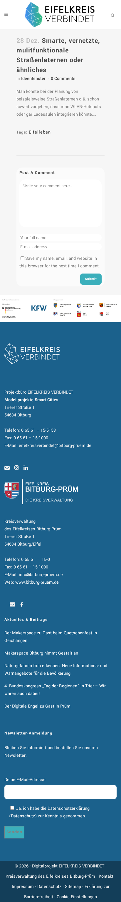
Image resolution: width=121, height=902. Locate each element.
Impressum (23, 887)
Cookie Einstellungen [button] (77, 897)
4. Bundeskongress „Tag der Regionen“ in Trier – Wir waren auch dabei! (55, 690)
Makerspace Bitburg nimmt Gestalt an (41, 653)
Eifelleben (40, 132)
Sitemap (73, 887)
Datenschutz (23, 816)
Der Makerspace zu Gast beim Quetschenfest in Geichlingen (50, 637)
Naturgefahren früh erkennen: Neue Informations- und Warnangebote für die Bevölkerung (55, 669)
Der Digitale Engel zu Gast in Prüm (37, 706)
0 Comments (63, 79)
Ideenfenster (33, 79)
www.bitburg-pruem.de (37, 582)
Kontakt (106, 876)
